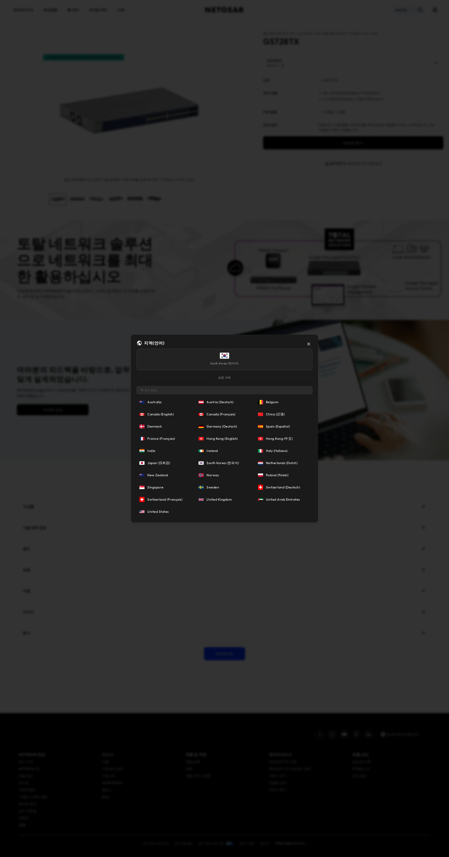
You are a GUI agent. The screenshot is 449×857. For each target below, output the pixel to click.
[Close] (308, 344)
